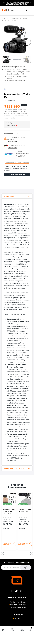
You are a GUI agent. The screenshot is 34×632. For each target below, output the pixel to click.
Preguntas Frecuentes (14, 468)
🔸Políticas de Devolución (17, 607)
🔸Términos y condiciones (17, 602)
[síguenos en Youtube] (20, 591)
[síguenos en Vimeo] (16, 591)
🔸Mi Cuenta (17, 618)
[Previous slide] (5, 39)
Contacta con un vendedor (18, 175)
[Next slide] (28, 39)
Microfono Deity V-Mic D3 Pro (25, 511)
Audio (8, 18)
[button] (2, 553)
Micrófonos (15, 18)
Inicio (3, 18)
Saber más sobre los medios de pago (17, 162)
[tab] (17, 196)
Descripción (9, 196)
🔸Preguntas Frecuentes (17, 605)
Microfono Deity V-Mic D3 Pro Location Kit (9, 511)
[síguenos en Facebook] (11, 591)
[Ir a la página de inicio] (8, 10)
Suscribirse (25, 567)
